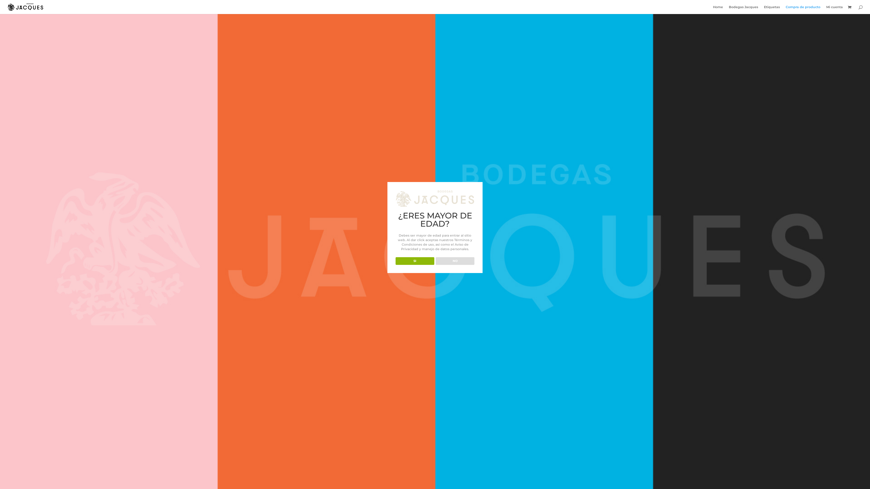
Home (718, 7)
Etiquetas (772, 7)
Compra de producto (803, 7)
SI (414, 261)
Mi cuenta (834, 7)
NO (455, 261)
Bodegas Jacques (743, 7)
